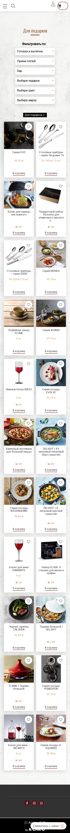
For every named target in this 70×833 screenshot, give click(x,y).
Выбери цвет (26, 90)
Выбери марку (27, 100)
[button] (6, 6)
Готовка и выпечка (30, 51)
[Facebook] (41, 803)
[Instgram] (34, 803)
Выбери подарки (28, 80)
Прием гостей (26, 61)
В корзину (19, 173)
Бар (19, 71)
